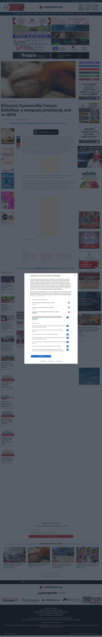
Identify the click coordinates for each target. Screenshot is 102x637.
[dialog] (51, 318)
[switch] (68, 303)
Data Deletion (43, 361)
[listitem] (51, 299)
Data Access (51, 361)
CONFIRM (41, 356)
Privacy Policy (59, 361)
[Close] (75, 276)
